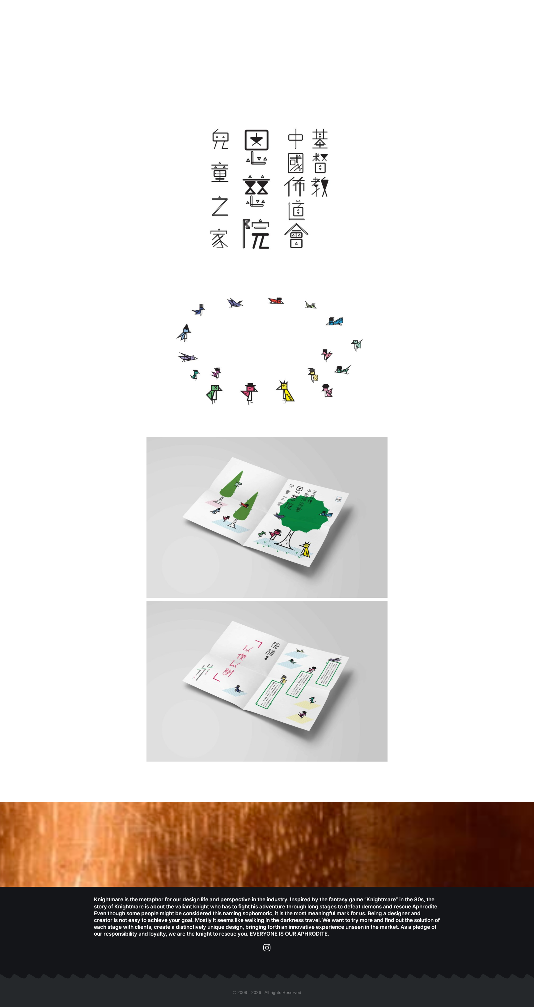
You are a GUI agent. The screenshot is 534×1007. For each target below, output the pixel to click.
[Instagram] (267, 947)
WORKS (350, 15)
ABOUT (384, 15)
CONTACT (422, 15)
